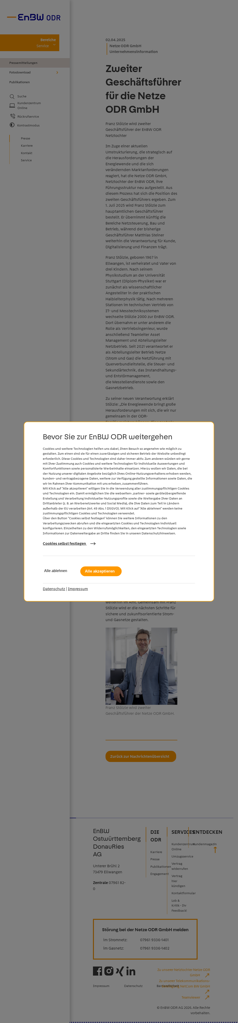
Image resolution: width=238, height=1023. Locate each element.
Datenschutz (54, 588)
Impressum (78, 588)
